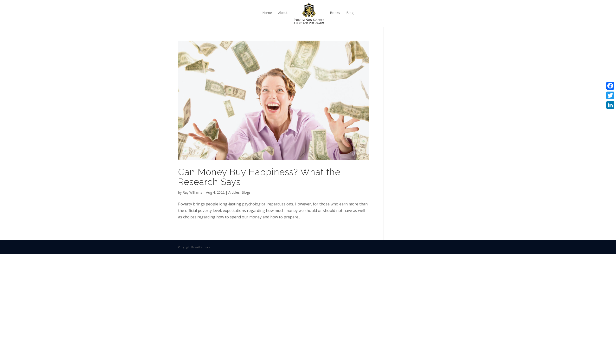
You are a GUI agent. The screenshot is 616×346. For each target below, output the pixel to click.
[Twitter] (610, 95)
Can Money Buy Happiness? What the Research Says (259, 177)
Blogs (246, 192)
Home (267, 12)
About (283, 12)
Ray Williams (192, 192)
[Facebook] (610, 86)
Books (335, 12)
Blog (349, 12)
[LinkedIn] (610, 105)
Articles (234, 192)
